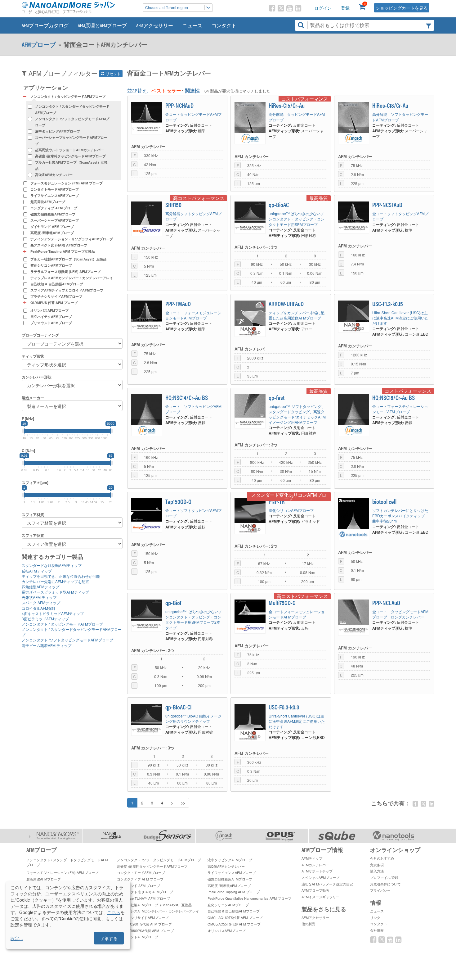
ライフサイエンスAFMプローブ (54, 195)
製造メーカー (33, 398)
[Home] (79, 8)
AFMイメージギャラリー (320, 896)
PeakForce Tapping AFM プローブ (234, 891)
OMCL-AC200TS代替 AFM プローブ (144, 923)
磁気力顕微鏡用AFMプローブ (52, 214)
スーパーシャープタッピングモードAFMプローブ (71, 140)
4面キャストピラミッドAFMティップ (53, 613)
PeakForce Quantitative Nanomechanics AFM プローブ (249, 898)
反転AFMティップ (37, 570)
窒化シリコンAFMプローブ (51, 265)
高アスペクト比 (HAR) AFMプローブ (58, 245)
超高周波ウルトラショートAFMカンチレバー (69, 149)
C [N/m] (28, 450)
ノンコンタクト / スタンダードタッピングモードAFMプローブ (72, 109)
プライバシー (380, 890)
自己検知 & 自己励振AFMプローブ (56, 284)
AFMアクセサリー (154, 25)
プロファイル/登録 (384, 877)
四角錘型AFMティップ (40, 586)
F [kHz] (28, 418)
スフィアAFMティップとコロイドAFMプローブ (66, 290)
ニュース (192, 25)
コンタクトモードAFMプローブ (54, 189)
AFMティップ (312, 858)
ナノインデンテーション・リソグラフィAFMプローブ (71, 239)
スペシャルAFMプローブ (320, 877)
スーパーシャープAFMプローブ (54, 220)
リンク (375, 917)
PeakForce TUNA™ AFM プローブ (143, 898)
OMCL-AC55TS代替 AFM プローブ (234, 923)
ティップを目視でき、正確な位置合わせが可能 (61, 576)
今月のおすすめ (382, 858)
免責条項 (377, 864)
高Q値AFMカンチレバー (54, 174)
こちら (113, 912)
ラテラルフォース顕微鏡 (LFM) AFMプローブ (65, 271)
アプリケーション (45, 87)
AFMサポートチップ (317, 870)
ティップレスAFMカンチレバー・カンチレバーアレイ (71, 277)
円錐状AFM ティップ (39, 597)
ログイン (323, 8)
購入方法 (377, 870)
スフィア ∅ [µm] (35, 482)
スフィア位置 (33, 535)
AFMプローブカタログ (45, 25)
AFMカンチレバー (315, 864)
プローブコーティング (40, 335)
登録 (345, 8)
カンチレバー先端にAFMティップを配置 (55, 581)
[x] (423, 804)
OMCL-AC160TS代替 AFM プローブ (235, 917)
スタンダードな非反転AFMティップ (52, 565)
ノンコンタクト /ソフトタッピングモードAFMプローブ (72, 121)
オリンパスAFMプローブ (49, 310)
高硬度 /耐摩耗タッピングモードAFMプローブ (70, 156)
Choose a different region (166, 7)
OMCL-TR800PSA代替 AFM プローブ (145, 930)
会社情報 (377, 930)
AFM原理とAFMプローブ (102, 25)
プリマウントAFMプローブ (51, 322)
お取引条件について (385, 883)
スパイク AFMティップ (41, 602)
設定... (17, 938)
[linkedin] (431, 804)
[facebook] (415, 804)
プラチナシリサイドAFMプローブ (56, 296)
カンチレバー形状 (36, 377)
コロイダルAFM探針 (39, 608)
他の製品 (308, 923)
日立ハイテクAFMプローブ (51, 316)
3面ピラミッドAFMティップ (45, 618)
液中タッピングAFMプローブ (57, 131)
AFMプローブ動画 (315, 890)
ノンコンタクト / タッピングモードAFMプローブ (62, 624)
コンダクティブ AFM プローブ (53, 208)
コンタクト (224, 25)
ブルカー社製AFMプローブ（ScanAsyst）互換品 (71, 165)
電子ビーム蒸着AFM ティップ (46, 645)
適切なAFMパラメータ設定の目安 (327, 883)
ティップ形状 (33, 356)
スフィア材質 (33, 514)
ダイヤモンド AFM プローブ (52, 226)
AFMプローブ (39, 44)
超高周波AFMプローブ (47, 201)
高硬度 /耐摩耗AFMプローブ (52, 232)
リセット (113, 73)
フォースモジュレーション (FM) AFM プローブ (66, 183)
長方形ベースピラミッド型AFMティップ (55, 592)
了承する (109, 938)
